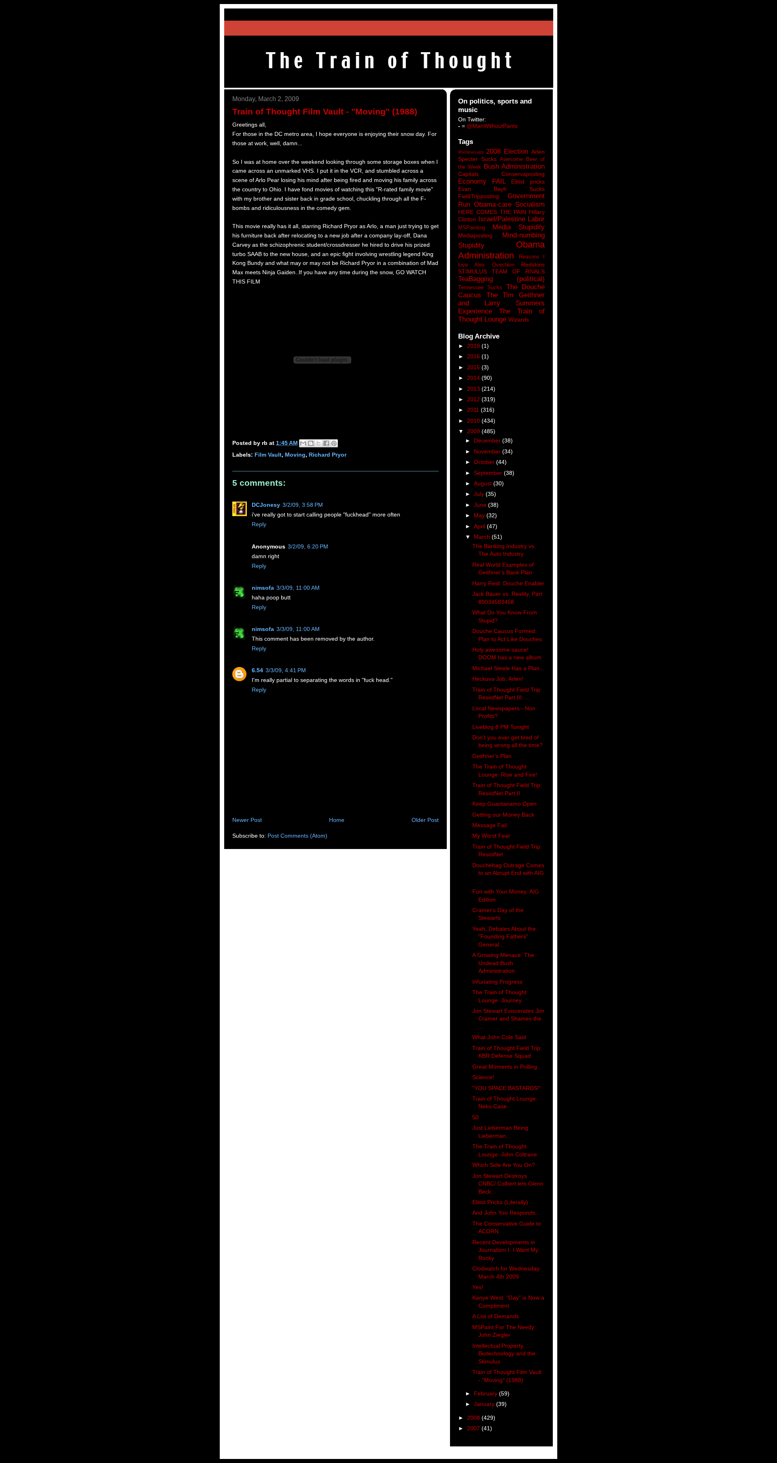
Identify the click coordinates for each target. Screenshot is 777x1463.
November (488, 451)
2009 (474, 431)
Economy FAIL (482, 181)
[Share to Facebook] (326, 443)
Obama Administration (501, 249)
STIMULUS (472, 271)
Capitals (468, 174)
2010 (474, 420)
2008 (474, 1417)
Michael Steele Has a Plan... (508, 668)
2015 (474, 367)
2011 (474, 410)
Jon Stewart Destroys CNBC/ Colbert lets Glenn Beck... (507, 1184)
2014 (474, 378)
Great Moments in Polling (504, 1066)
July (480, 494)
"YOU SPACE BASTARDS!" (506, 1088)
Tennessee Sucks (480, 287)
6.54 (257, 670)
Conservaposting (523, 174)
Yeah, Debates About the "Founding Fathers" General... (504, 936)
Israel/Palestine (501, 219)
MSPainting (471, 228)
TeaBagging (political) (501, 279)
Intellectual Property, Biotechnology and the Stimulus (503, 1353)
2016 (474, 356)
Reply (259, 524)
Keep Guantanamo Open (504, 803)
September (489, 473)
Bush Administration (514, 166)
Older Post (425, 820)
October (485, 462)
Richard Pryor (327, 454)
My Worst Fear (491, 835)
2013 (474, 388)
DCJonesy (266, 505)
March (483, 537)
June (481, 505)
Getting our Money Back (503, 814)
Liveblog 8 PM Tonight (500, 727)
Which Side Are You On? (503, 1165)
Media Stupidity (519, 227)
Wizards (518, 319)
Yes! (477, 1287)
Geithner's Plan (492, 756)
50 (475, 1117)
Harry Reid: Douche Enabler (508, 583)
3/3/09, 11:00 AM (298, 587)
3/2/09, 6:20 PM (308, 546)
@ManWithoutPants (492, 126)
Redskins (533, 264)
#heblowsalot (471, 152)
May (480, 515)
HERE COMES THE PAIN (492, 212)
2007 (474, 1428)
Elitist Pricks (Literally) (500, 1202)
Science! (483, 1077)
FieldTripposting (478, 196)
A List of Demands (495, 1316)
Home (336, 820)
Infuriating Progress (497, 981)
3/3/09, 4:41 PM (285, 670)
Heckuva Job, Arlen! (497, 678)
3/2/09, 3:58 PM (302, 505)
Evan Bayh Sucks (501, 189)
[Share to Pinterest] (334, 443)
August (483, 483)
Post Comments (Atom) (297, 835)
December (488, 440)
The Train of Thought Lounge (501, 315)
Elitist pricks (528, 181)
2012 (474, 399)
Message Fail (489, 825)
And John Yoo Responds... (506, 1212)
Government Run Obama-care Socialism (501, 200)
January (485, 1404)
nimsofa (263, 587)
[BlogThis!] (311, 443)
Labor (536, 219)
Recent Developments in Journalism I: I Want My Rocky (505, 1250)
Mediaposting (475, 235)
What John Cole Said (499, 1037)
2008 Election (507, 151)
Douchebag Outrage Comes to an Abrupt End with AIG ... (508, 873)
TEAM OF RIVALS (518, 271)
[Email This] (303, 443)
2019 (474, 346)
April (480, 526)
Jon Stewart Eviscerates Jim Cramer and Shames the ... (508, 1019)
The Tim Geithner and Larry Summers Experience (501, 303)
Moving (295, 454)
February (486, 1393)
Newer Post (247, 820)
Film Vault (268, 454)
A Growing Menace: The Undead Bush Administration (503, 963)
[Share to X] (318, 443)
